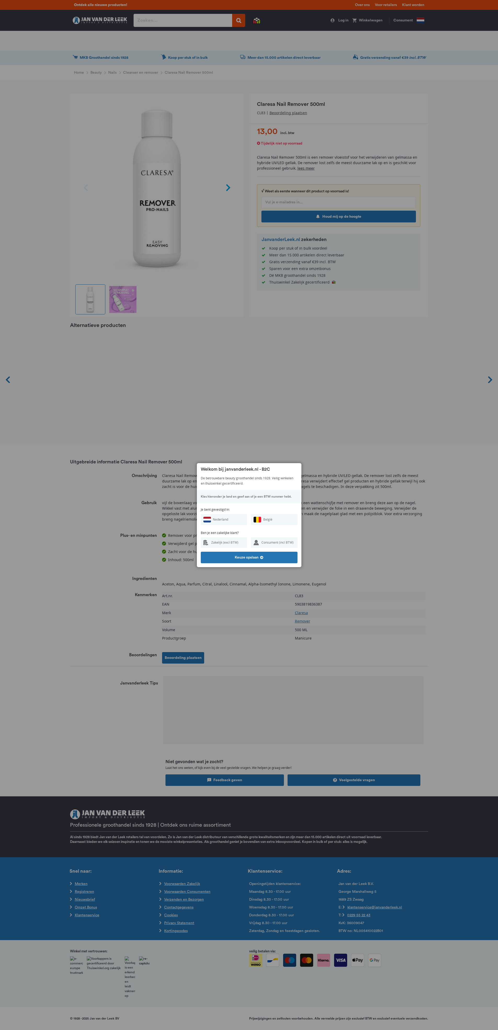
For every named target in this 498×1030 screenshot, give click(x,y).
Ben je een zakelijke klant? (220, 533)
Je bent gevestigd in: (215, 509)
